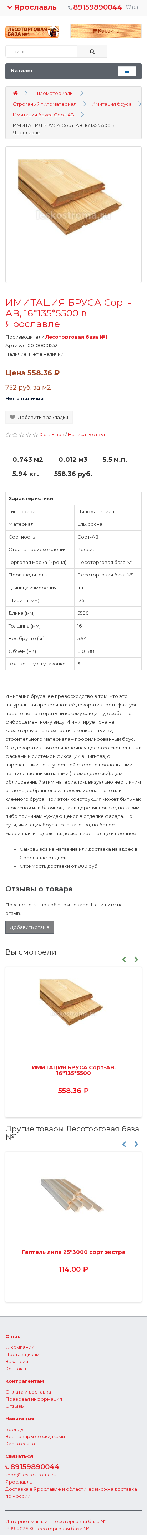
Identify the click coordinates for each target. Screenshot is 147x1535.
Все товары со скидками (35, 1436)
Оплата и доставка (28, 1392)
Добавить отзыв (29, 927)
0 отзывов (51, 434)
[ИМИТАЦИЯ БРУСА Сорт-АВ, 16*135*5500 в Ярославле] (73, 214)
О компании (19, 1347)
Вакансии (16, 1361)
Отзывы (15, 1406)
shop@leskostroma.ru (30, 1475)
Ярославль (34, 7)
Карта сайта (20, 1443)
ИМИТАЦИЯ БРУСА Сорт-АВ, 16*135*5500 (74, 1070)
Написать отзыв (87, 434)
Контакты (17, 1368)
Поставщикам (22, 1354)
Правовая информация (33, 1399)
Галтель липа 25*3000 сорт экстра (74, 1252)
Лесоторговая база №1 (79, 1521)
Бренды (14, 1429)
